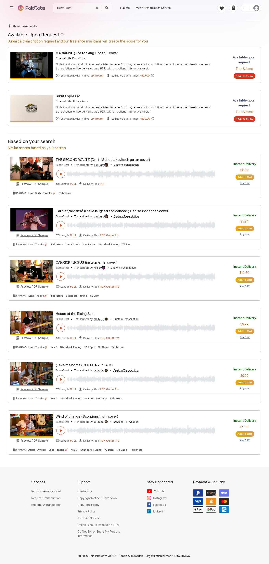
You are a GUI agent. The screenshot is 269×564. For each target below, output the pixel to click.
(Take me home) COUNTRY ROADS (84, 365)
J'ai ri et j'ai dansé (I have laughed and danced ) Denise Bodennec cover (112, 211)
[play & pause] (60, 174)
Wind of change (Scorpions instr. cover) (87, 416)
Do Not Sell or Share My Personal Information (99, 533)
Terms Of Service (88, 518)
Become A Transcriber (46, 505)
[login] (256, 8)
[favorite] (221, 8)
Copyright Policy (88, 505)
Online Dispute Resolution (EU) (98, 525)
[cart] (233, 8)
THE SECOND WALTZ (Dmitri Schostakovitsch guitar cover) (103, 159)
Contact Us (84, 491)
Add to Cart (244, 177)
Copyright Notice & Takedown (97, 498)
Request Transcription (46, 498)
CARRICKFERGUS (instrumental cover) (86, 262)
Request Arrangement (46, 491)
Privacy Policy (86, 511)
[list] (245, 7)
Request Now (244, 76)
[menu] (12, 8)
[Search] (107, 8)
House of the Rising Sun (75, 313)
